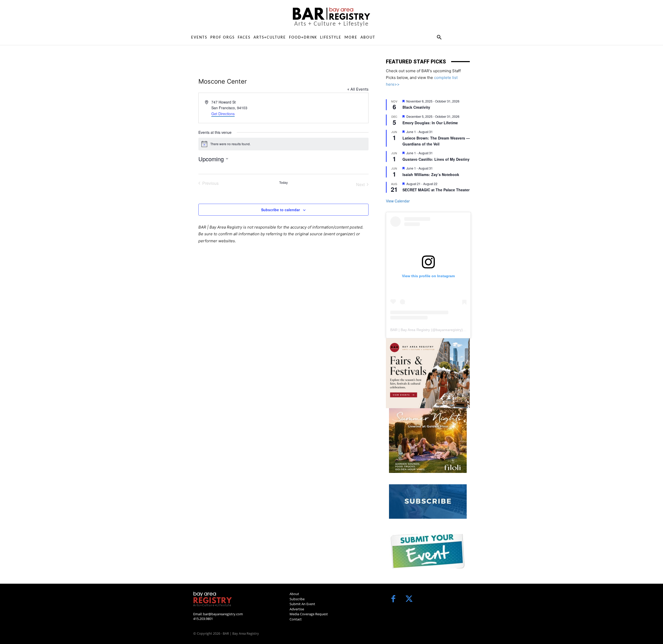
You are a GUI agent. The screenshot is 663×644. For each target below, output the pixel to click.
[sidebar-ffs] (428, 373)
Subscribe (297, 599)
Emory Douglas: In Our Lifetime (430, 122)
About (294, 593)
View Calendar (398, 200)
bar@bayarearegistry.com (223, 614)
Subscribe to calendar (280, 209)
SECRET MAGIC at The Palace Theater (436, 189)
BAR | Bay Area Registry (410, 330)
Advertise (297, 609)
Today (283, 182)
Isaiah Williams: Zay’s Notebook (430, 174)
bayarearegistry (449, 330)
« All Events (358, 89)
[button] (439, 37)
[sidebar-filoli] (428, 440)
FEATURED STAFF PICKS (416, 61)
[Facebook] (393, 599)
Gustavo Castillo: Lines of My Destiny (436, 159)
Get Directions (223, 113)
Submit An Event (302, 604)
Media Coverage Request (309, 614)
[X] (409, 599)
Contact (296, 619)
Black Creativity (416, 107)
